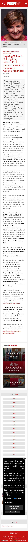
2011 (14, 454)
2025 (14, 402)
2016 (14, 436)
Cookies (4, 540)
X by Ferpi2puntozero (7, 526)
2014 (14, 443)
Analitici (18, 498)
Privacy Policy (22, 540)
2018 (14, 428)
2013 (14, 447)
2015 (14, 440)
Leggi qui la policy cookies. (14, 494)
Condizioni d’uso (13, 540)
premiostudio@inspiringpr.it (11, 303)
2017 (14, 432)
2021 (14, 417)
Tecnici (9, 498)
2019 (14, 425)
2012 (14, 451)
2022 (14, 413)
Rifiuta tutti (12, 512)
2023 (14, 410)
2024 (14, 406)
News (7, 42)
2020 (14, 421)
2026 (14, 398)
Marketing (9, 502)
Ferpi (4, 42)
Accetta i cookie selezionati (14, 507)
